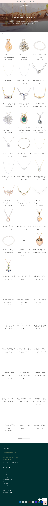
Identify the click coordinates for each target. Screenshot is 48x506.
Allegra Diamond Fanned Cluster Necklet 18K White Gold (24, 178)
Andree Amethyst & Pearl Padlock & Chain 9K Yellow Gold (8, 301)
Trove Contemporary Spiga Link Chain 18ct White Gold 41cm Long (24, 426)
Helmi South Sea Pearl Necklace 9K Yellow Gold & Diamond (39, 56)
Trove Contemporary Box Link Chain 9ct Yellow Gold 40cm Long (8, 400)
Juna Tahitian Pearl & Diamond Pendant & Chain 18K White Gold (39, 129)
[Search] (43, 5)
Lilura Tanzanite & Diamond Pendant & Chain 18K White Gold (39, 426)
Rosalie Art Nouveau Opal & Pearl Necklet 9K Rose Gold (8, 202)
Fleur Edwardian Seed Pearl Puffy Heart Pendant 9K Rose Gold (39, 251)
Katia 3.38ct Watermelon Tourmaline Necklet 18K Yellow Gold (8, 105)
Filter (43, 33)
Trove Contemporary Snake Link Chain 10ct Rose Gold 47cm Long (39, 374)
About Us (5, 475)
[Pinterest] (9, 468)
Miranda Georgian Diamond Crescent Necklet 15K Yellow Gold (39, 105)
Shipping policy (6, 483)
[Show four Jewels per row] (4, 33)
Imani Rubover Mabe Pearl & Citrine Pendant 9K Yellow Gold (39, 277)
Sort (33, 33)
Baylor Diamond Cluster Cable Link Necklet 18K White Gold (24, 325)
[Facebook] (3, 468)
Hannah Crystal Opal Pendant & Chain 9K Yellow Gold (8, 325)
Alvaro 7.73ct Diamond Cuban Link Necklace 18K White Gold (24, 153)
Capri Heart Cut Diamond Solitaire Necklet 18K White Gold (39, 202)
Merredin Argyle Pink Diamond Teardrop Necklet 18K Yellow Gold (8, 226)
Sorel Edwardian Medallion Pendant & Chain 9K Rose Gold (8, 56)
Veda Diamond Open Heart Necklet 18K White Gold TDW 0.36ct (24, 350)
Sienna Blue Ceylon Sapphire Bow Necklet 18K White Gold (24, 105)
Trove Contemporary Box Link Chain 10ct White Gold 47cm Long (24, 400)
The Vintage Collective (8, 477)
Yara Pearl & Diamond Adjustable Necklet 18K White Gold (24, 277)
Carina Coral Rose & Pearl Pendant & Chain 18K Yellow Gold (39, 226)
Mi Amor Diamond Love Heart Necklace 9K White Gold (24, 226)
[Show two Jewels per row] (2, 33)
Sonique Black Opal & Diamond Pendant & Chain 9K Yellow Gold (24, 129)
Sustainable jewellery (8, 479)
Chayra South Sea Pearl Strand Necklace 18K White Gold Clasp (8, 251)
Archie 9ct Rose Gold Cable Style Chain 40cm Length (24, 80)
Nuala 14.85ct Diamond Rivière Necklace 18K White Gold (8, 350)
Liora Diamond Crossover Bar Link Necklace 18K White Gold (39, 301)
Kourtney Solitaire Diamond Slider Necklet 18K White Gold (39, 80)
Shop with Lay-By (7, 490)
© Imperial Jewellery (9, 502)
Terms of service (6, 488)
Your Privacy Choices (7, 492)
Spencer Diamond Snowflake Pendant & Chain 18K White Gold (8, 129)
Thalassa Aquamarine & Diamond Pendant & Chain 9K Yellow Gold (39, 178)
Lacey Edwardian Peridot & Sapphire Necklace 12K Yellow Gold (8, 277)
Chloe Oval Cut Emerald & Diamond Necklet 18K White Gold (24, 301)
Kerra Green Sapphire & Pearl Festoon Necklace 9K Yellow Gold (24, 202)
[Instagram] (6, 468)
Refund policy (6, 486)
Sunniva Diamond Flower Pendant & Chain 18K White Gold (8, 153)
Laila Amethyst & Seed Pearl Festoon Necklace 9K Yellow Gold (39, 325)
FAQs (4, 481)
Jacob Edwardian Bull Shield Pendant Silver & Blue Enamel (24, 56)
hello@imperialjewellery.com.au (10, 452)
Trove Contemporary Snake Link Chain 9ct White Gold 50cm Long (39, 350)
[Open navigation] (2, 5)
